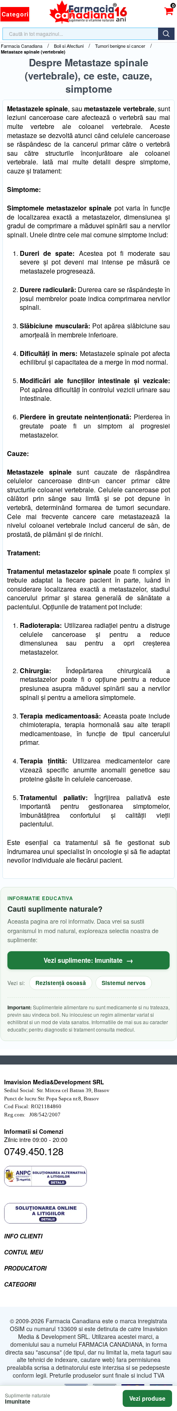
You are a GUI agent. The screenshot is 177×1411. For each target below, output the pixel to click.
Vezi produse (147, 1398)
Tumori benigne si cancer (120, 46)
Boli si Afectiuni (69, 46)
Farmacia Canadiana (21, 46)
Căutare (166, 34)
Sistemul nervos (124, 983)
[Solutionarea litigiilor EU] (88, 1213)
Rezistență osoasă (60, 983)
